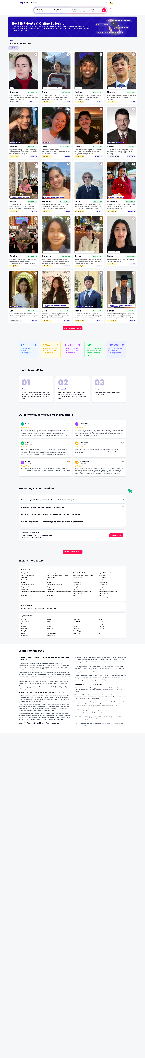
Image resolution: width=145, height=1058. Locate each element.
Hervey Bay (24, 631)
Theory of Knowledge (27, 573)
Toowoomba (76, 626)
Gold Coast (24, 628)
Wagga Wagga (77, 631)
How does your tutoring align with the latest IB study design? (47, 500)
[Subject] (79, 10)
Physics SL (76, 589)
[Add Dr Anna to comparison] (35, 54)
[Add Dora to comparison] (68, 273)
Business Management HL (54, 584)
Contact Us (116, 535)
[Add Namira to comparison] (35, 109)
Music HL (101, 595)
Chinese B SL (102, 577)
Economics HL (103, 582)
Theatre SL (24, 598)
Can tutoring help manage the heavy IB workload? (43, 507)
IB (65, 3)
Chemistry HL (51, 589)
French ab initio (51, 577)
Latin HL (101, 580)
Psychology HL (103, 584)
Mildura (49, 626)
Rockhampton (51, 635)
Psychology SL (77, 584)
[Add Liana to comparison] (133, 218)
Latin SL (75, 580)
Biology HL (102, 587)
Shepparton (76, 619)
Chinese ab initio (52, 580)
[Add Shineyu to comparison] (133, 54)
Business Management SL (28, 584)
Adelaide (23, 619)
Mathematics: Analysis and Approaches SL (33, 591)
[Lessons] (98, 10)
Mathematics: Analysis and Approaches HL (59, 591)
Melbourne (50, 624)
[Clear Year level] (42, 11)
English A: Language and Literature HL (83, 575)
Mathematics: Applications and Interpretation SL (82, 592)
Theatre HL (50, 598)
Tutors (11, 40)
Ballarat (101, 621)
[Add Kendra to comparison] (35, 218)
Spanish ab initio (77, 577)
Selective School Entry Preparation (83, 598)
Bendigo (101, 624)
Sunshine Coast (77, 621)
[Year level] (43, 10)
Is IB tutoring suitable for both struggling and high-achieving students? (52, 522)
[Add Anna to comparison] (68, 54)
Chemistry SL (25, 589)
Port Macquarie (51, 633)
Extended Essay (51, 573)
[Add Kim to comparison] (35, 273)
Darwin (23, 624)
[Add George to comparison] (133, 109)
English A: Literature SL (105, 573)
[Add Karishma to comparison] (68, 164)
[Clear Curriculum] (56, 11)
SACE (43, 608)
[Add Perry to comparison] (101, 164)
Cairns (101, 633)
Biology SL (75, 587)
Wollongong (76, 633)
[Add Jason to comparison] (101, 273)
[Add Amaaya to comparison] (68, 218)
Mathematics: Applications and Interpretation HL (108, 592)
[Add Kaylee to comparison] (101, 218)
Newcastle (50, 628)
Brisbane (101, 626)
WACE (55, 608)
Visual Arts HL (50, 595)
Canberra (49, 619)
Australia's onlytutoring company (113, 3)
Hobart (23, 633)
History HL (49, 582)
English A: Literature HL (27, 575)
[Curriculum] (61, 10)
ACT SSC (23, 608)
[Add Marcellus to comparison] (133, 164)
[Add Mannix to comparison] (101, 109)
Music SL (75, 595)
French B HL (24, 577)
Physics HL (102, 589)
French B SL (102, 575)
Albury (100, 619)
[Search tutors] (104, 10)
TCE (47, 608)
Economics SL (77, 582)
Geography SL (25, 587)
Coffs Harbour (25, 621)
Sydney (75, 624)
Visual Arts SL (24, 595)
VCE (51, 608)
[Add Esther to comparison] (68, 109)
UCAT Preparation (104, 598)
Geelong (23, 626)
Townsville (76, 628)
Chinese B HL (24, 580)
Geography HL (51, 587)
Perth (48, 631)
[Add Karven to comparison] (133, 273)
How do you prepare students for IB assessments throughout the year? (52, 514)
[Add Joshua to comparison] (101, 54)
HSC (28, 608)
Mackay (49, 621)
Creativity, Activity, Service (80, 573)
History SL (23, 582)
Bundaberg (102, 631)
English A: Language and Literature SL (57, 575)
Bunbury (101, 628)
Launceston (24, 635)
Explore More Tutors (71, 328)
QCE (39, 608)
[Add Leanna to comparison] (35, 164)
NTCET (35, 608)
